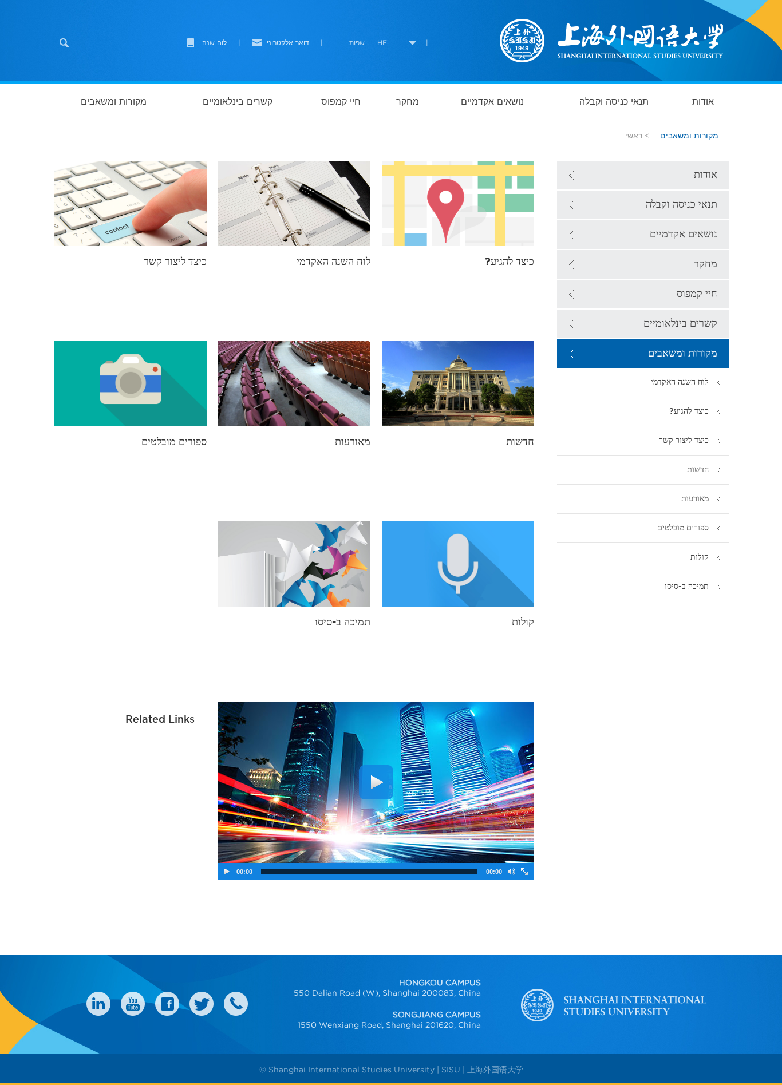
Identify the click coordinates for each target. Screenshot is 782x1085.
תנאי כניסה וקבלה (614, 101)
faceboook (167, 1004)
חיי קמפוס (341, 101)
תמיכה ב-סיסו (687, 586)
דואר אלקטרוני (288, 42)
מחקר (407, 101)
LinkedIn (98, 1004)
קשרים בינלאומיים (237, 101)
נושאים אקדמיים (492, 101)
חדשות (698, 469)
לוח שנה (214, 42)
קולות (699, 557)
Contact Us (236, 1004)
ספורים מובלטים (683, 528)
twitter (201, 1004)
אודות (703, 101)
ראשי (633, 135)
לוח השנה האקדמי (680, 382)
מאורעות (695, 498)
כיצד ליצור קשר (684, 440)
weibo (133, 1004)
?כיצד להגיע (689, 411)
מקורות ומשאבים (114, 101)
